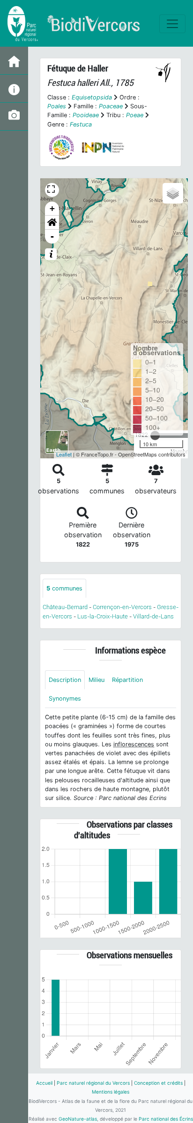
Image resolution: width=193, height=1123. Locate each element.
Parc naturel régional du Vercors (93, 1083)
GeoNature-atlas (78, 1119)
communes (64, 588)
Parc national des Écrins (166, 1119)
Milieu (96, 679)
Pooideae (86, 115)
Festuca (81, 124)
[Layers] (173, 193)
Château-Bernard (65, 607)
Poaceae (111, 106)
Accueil (44, 1083)
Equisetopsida (92, 97)
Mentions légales (110, 1092)
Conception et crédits (158, 1083)
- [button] (52, 236)
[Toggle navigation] (172, 23)
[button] (52, 223)
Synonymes (65, 698)
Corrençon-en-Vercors (122, 607)
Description (65, 679)
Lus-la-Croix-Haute (102, 616)
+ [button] (52, 208)
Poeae (134, 115)
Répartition (127, 679)
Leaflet (64, 454)
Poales (56, 106)
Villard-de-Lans (153, 616)
